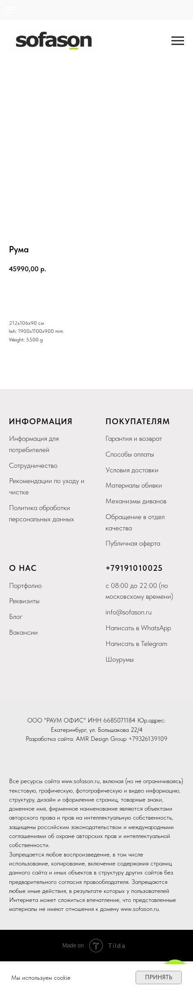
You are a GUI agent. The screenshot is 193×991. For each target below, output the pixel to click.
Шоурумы (119, 659)
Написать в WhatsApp (138, 627)
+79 (112, 568)
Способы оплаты (129, 454)
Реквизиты (24, 600)
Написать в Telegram (136, 643)
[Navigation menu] (9, 10)
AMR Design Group (101, 738)
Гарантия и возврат (133, 438)
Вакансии (23, 632)
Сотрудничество (33, 465)
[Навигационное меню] (177, 40)
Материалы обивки (133, 485)
